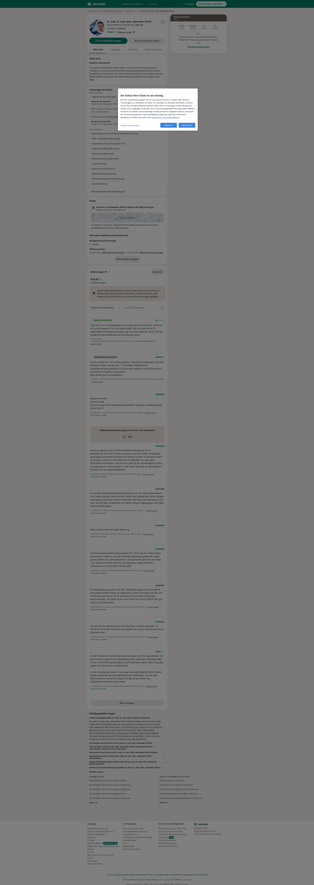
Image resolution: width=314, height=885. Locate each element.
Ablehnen (168, 125)
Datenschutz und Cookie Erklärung (165, 117)
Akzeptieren (187, 125)
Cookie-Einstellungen (129, 125)
